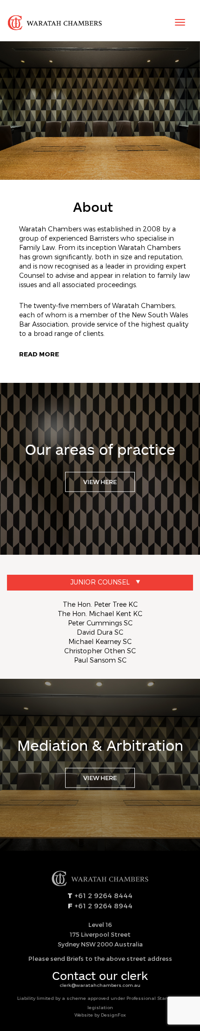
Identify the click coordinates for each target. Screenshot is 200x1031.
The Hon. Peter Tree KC (100, 604)
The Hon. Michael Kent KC (100, 613)
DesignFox (113, 1015)
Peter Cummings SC (100, 623)
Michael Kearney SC (100, 641)
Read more (39, 354)
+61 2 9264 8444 (103, 895)
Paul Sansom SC (100, 660)
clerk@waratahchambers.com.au (100, 985)
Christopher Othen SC (100, 651)
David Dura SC (100, 632)
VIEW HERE (100, 482)
